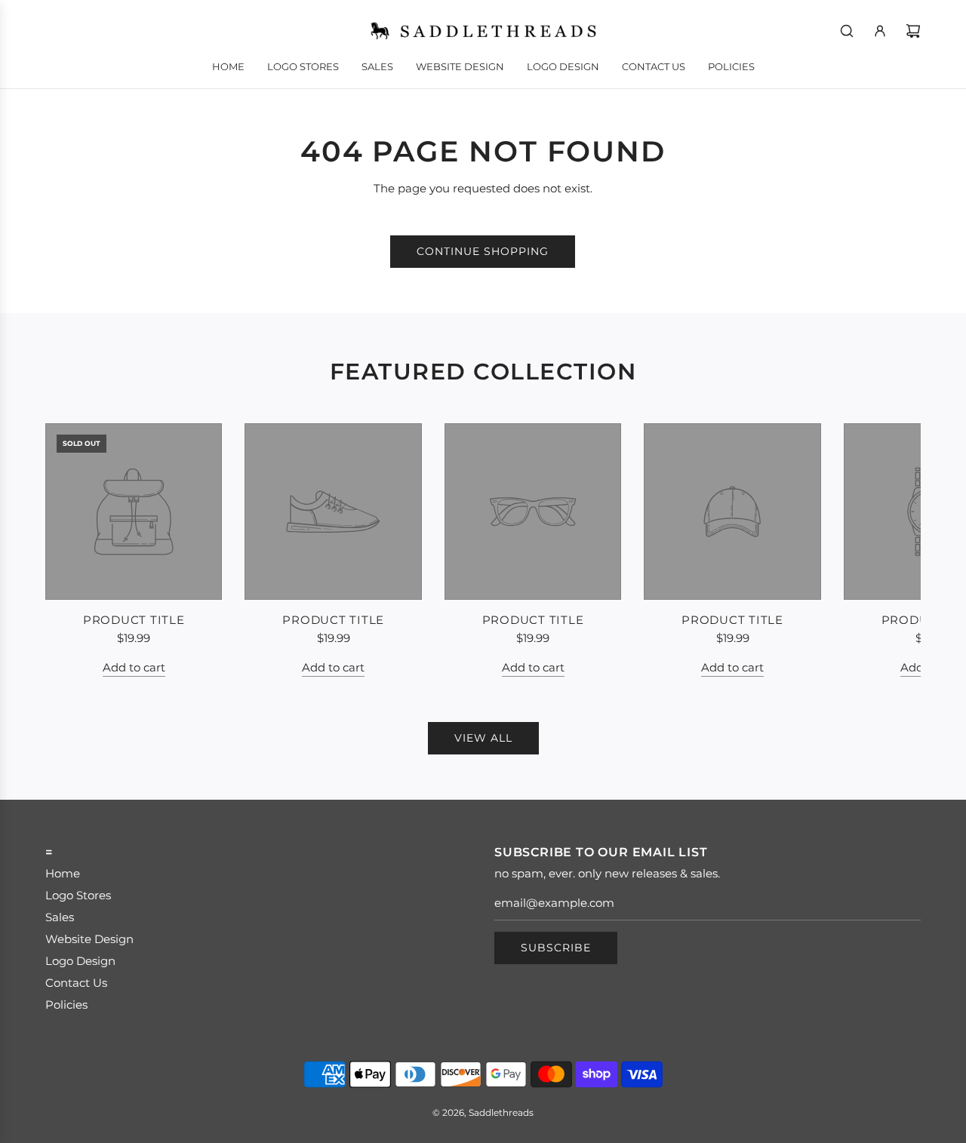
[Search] (846, 31)
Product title (134, 620)
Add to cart (134, 667)
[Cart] (913, 31)
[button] (73, 550)
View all (483, 738)
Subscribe (556, 947)
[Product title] (133, 511)
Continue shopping (483, 251)
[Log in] (880, 31)
